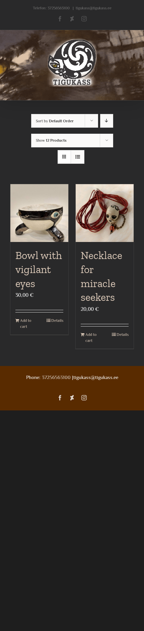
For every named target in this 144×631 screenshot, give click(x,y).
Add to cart (25, 323)
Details (57, 320)
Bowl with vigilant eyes (38, 269)
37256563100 (59, 8)
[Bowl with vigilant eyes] (39, 213)
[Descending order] (106, 121)
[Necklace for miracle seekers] (105, 213)
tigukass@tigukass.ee (94, 8)
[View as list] (77, 156)
